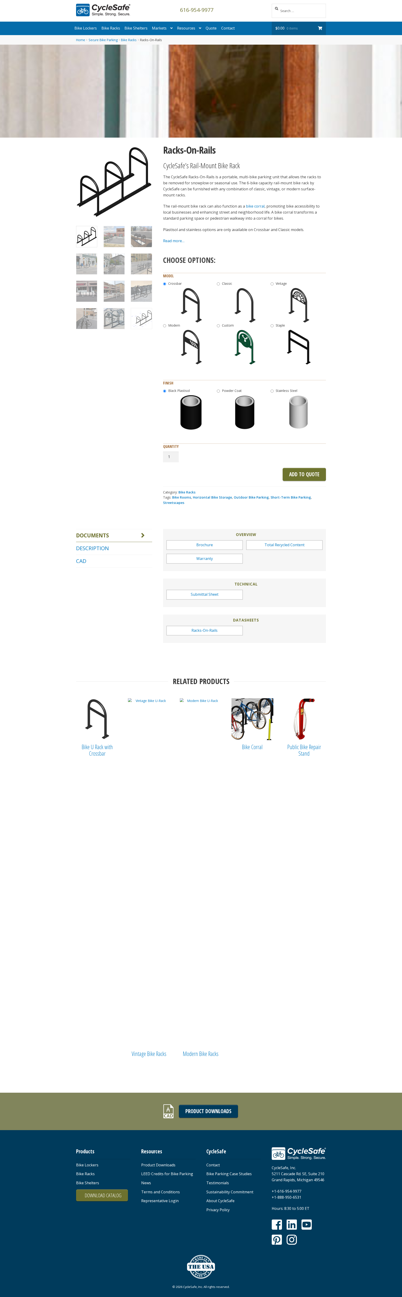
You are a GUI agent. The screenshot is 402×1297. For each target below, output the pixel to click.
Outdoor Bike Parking (251, 497)
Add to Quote (304, 474)
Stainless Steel (286, 390)
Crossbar (175, 283)
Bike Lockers (85, 28)
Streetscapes (173, 502)
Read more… (173, 240)
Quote (211, 28)
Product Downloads (208, 1111)
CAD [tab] (81, 561)
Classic (227, 283)
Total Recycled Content (285, 544)
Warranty (204, 558)
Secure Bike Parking (103, 40)
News (146, 1182)
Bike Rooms (181, 497)
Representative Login (160, 1200)
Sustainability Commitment (229, 1191)
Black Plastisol (179, 390)
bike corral (255, 206)
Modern (174, 325)
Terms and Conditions (160, 1191)
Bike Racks (110, 28)
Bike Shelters (135, 28)
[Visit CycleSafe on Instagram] (292, 1239)
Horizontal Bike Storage (212, 497)
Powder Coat (232, 390)
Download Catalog (103, 1195)
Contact (228, 28)
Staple (280, 325)
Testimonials (217, 1182)
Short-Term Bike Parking (291, 497)
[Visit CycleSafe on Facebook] (277, 1224)
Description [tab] (92, 548)
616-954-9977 (197, 9)
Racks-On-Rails (204, 630)
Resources (186, 28)
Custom (228, 325)
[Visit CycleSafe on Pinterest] (277, 1239)
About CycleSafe (220, 1200)
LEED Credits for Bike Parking (167, 1173)
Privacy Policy (218, 1209)
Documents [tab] (92, 535)
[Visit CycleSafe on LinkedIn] (292, 1224)
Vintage (281, 283)
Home (80, 40)
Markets (159, 28)
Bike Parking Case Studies (229, 1173)
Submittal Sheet (204, 594)
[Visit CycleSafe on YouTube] (307, 1224)
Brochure (204, 544)
